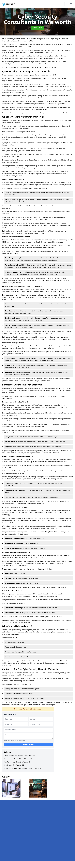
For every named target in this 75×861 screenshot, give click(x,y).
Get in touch (37, 28)
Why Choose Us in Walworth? (14, 765)
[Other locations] (66, 4)
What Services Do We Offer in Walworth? (18, 759)
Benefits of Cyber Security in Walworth (17, 762)
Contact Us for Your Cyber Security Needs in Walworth (22, 768)
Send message (28, 745)
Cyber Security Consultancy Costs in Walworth (19, 756)
